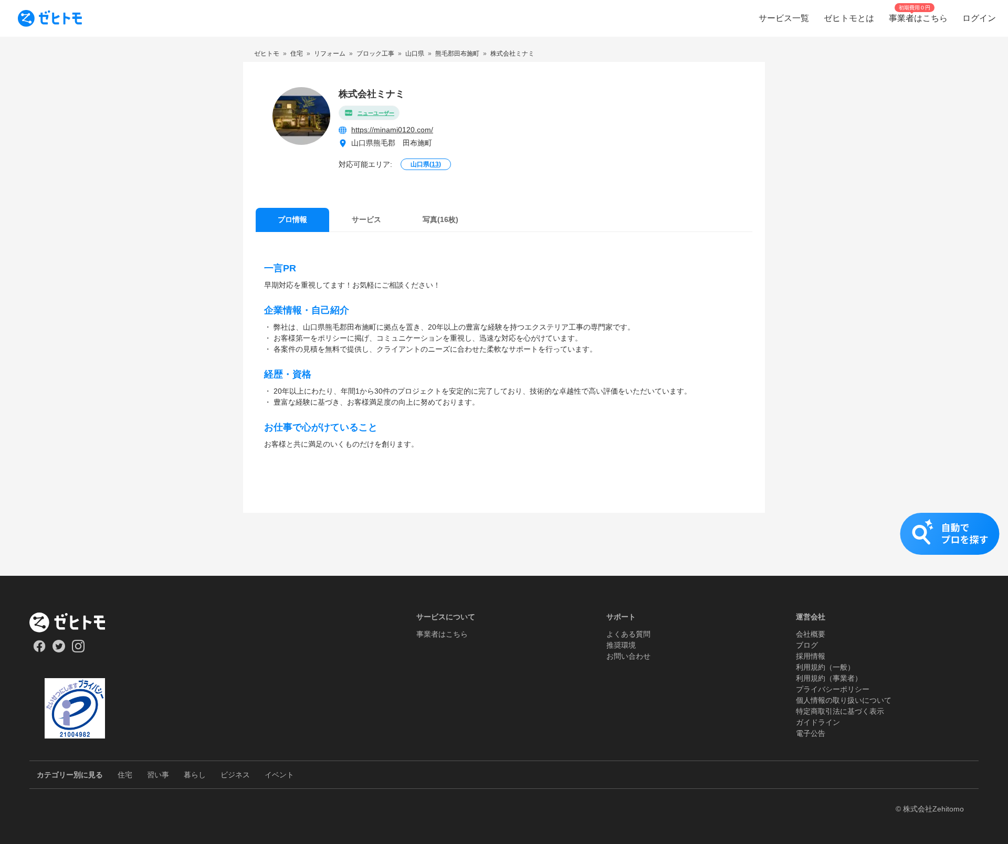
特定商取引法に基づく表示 (840, 711)
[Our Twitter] (58, 650)
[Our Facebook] (39, 650)
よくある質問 (628, 634)
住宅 (125, 775)
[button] (504, 544)
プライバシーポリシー (832, 689)
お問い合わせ (628, 656)
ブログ (807, 645)
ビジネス (235, 775)
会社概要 (810, 634)
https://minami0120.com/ (392, 129)
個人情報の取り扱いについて (843, 700)
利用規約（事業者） (829, 678)
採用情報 (810, 656)
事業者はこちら (442, 634)
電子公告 (810, 733)
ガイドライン (818, 722)
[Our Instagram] (78, 650)
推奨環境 (621, 645)
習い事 (158, 775)
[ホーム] (74, 622)
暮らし (195, 775)
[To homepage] (50, 18)
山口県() (426, 164)
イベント (279, 775)
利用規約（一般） (825, 667)
